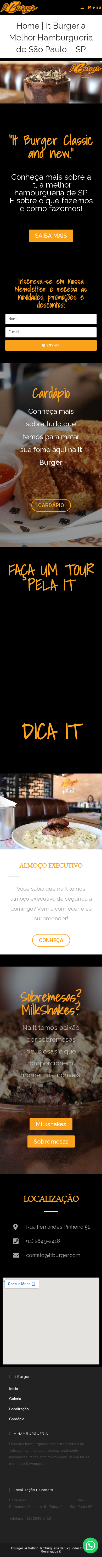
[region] (51, 82)
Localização (19, 1409)
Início (13, 1389)
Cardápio (16, 1419)
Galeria (15, 1399)
